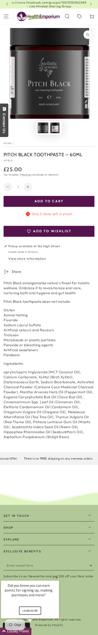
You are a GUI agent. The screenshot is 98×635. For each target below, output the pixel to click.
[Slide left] (8, 4)
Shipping (25, 174)
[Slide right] (90, 4)
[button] (67, 16)
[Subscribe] (91, 565)
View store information (27, 258)
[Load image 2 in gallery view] (55, 128)
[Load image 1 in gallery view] (43, 128)
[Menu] (6, 16)
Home (8, 143)
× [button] (57, 577)
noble (8, 160)
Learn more (30, 610)
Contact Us (4, 122)
